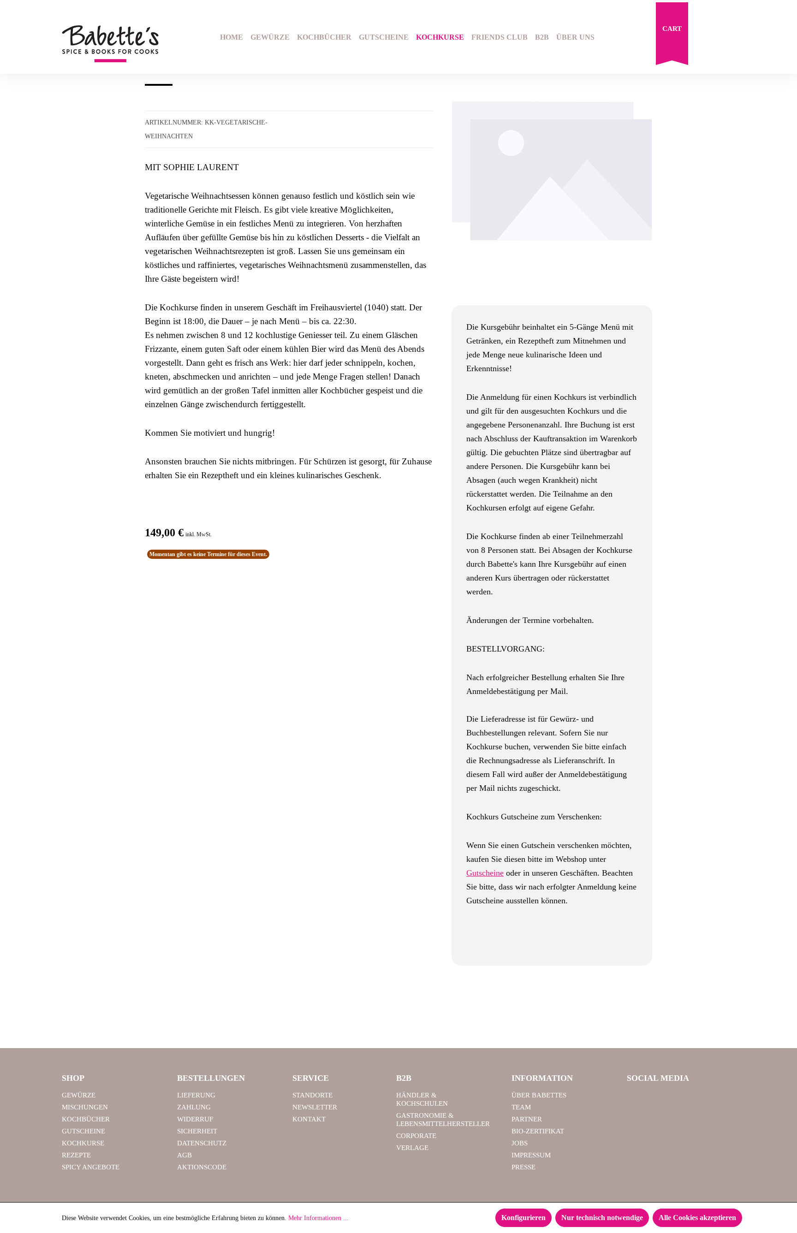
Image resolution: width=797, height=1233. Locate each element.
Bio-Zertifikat (538, 1131)
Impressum (531, 1155)
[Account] (729, 38)
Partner (527, 1119)
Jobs (520, 1143)
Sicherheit (197, 1131)
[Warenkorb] (672, 36)
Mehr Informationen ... (318, 1218)
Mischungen (85, 1107)
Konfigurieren (523, 1217)
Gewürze (78, 1095)
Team (521, 1107)
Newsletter (314, 1107)
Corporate (416, 1135)
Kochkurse (83, 1143)
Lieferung (196, 1095)
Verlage (412, 1147)
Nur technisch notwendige (602, 1217)
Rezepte (76, 1155)
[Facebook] (637, 1099)
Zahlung (194, 1107)
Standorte (312, 1095)
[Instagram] (661, 1099)
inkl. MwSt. (198, 534)
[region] (551, 199)
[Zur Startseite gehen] (110, 44)
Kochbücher (86, 1119)
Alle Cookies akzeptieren (697, 1217)
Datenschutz (201, 1143)
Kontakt (309, 1119)
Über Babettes (539, 1095)
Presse (523, 1167)
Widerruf (195, 1119)
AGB (184, 1155)
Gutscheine (485, 872)
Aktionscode (201, 1167)
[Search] (706, 38)
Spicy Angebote (90, 1167)
